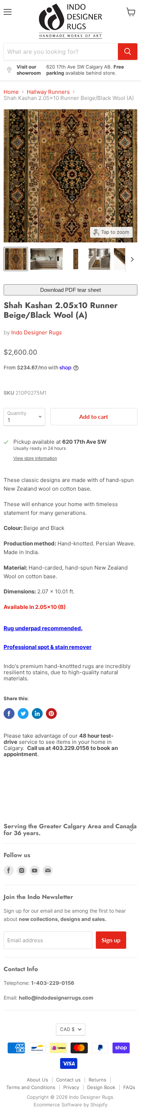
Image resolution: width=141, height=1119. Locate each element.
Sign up (111, 939)
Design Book (101, 1087)
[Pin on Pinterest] (51, 713)
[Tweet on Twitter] (23, 713)
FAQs (129, 1087)
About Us (37, 1080)
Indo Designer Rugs (36, 332)
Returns (97, 1080)
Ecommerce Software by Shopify (70, 1104)
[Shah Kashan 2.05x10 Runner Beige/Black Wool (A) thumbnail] (15, 259)
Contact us (68, 1080)
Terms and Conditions (30, 1087)
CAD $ (67, 1029)
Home (11, 92)
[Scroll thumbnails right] (131, 259)
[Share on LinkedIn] (37, 713)
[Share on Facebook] (9, 713)
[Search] (127, 51)
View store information (35, 458)
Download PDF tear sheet (70, 290)
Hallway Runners (48, 92)
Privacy (71, 1087)
